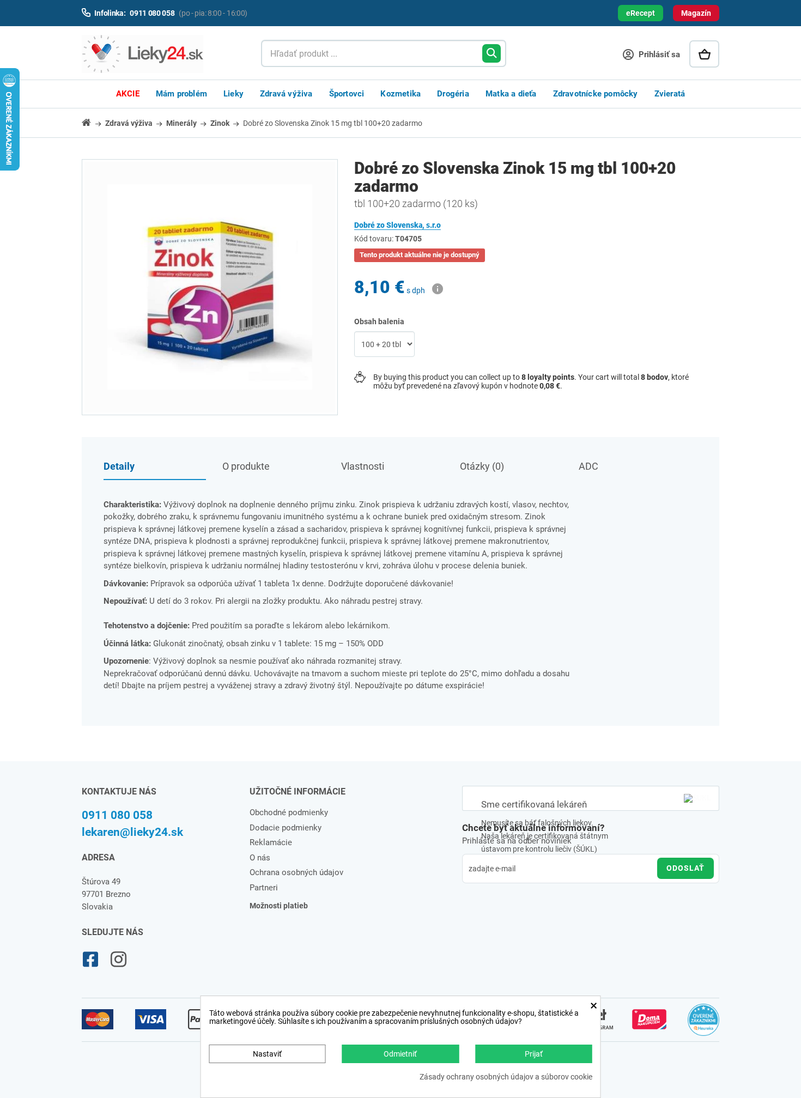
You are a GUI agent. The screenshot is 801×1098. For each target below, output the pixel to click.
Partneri (264, 888)
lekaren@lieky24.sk (132, 832)
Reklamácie (271, 842)
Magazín (696, 13)
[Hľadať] (491, 53)
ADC (588, 466)
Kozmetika (400, 94)
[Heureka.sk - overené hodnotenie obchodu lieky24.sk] (704, 1024)
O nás (260, 858)
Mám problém (181, 94)
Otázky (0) (482, 466)
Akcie (127, 94)
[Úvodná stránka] (93, 122)
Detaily (119, 466)
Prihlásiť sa (658, 54)
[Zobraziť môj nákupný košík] (704, 54)
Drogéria (453, 94)
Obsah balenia (380, 321)
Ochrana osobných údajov (296, 872)
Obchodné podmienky (289, 812)
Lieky (233, 94)
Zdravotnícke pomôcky (595, 94)
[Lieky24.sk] (160, 54)
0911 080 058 (117, 815)
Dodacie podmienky (285, 828)
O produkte (246, 466)
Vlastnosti (362, 466)
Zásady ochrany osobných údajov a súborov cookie (506, 1077)
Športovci (347, 94)
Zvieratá (669, 94)
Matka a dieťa (511, 94)
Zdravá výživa (286, 94)
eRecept (640, 13)
